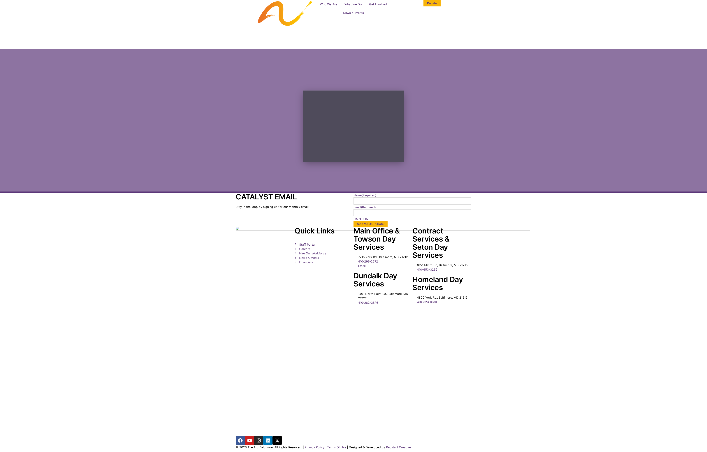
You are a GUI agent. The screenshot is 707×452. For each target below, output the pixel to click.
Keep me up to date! (370, 224)
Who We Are (328, 4)
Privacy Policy (314, 447)
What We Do (353, 4)
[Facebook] (240, 440)
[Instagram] (258, 440)
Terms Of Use (336, 447)
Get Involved (378, 4)
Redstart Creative (398, 447)
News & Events (353, 13)
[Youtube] (249, 440)
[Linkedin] (267, 440)
